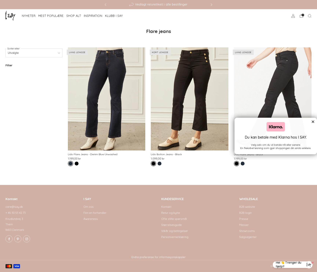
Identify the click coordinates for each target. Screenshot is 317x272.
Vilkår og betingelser (174, 231)
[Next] (211, 4)
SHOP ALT (73, 16)
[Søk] (309, 16)
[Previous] (105, 4)
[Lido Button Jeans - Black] (189, 99)
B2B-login (245, 213)
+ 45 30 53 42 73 (16, 213)
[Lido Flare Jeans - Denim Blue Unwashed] (106, 99)
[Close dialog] (313, 121)
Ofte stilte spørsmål (174, 219)
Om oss (88, 206)
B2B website (247, 206)
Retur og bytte (170, 213)
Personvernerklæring (174, 237)
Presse (243, 219)
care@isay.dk (14, 206)
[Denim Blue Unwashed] (71, 164)
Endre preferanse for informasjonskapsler (159, 257)
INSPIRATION (93, 16)
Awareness (90, 219)
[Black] (77, 164)
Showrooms (247, 231)
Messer (244, 225)
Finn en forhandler (94, 213)
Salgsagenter (248, 237)
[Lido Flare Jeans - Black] (272, 99)
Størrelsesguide (171, 225)
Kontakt (166, 206)
